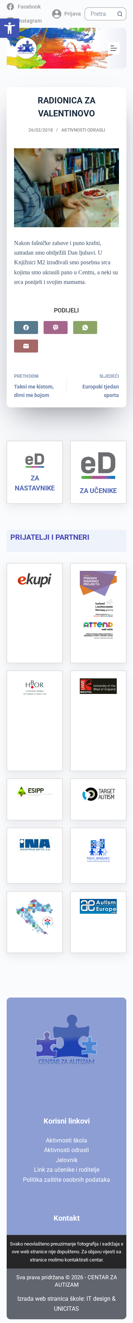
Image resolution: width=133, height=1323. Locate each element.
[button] (9, 28)
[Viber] (56, 327)
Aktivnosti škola (66, 1140)
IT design (98, 1298)
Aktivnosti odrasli (83, 130)
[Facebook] (26, 327)
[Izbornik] (114, 48)
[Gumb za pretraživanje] (119, 13)
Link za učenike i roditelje (66, 1169)
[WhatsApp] (85, 327)
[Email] (26, 346)
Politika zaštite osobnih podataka (66, 1179)
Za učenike (98, 491)
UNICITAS (66, 1308)
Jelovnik (67, 1160)
